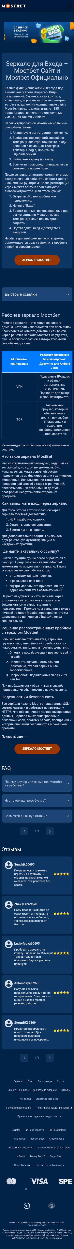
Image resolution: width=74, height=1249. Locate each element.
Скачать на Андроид (45, 1090)
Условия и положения (18, 1107)
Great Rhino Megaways (20, 1147)
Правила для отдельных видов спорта (39, 1116)
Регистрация (45, 1081)
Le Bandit (20, 1156)
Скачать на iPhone (18, 1090)
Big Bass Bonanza (34, 1130)
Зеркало (18, 1081)
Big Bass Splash (57, 1130)
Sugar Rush (56, 1156)
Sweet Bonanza (22, 1165)
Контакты (25, 1099)
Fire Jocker (20, 1138)
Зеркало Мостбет (37, 260)
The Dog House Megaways (49, 1165)
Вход (30, 1081)
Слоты (60, 1081)
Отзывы (65, 1090)
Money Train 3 (37, 1156)
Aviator (16, 1130)
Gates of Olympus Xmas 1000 (54, 1147)
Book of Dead (37, 1138)
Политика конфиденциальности (54, 1107)
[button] (26, 1189)
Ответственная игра (47, 1099)
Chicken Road (56, 1138)
